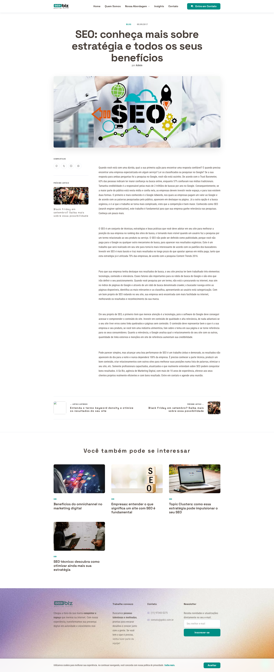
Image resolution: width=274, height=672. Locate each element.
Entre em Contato (206, 6)
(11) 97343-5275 (159, 612)
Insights (159, 6)
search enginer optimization (113, 208)
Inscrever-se (202, 632)
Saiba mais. (169, 665)
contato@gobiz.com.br (162, 619)
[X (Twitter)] (64, 166)
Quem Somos (113, 6)
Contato (173, 6)
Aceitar (212, 665)
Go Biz (121, 370)
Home (96, 6)
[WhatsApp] (78, 166)
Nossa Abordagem (136, 6)
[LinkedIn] (71, 166)
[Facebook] (57, 166)
